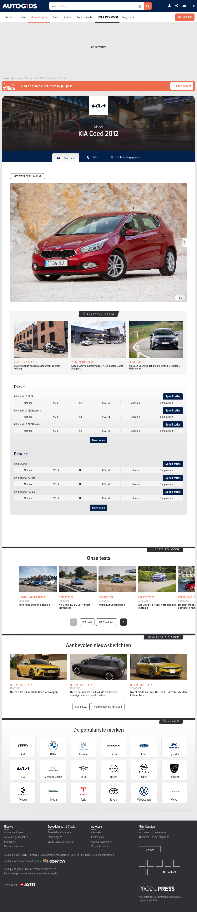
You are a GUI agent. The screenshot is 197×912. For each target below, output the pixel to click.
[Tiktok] (168, 863)
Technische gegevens (128, 157)
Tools (55, 17)
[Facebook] (142, 863)
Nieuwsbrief (169, 872)
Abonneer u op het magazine (154, 837)
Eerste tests (97, 837)
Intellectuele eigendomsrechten (97, 854)
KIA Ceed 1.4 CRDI (23, 396)
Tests (22, 17)
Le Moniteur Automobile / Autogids (38, 873)
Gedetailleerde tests (102, 842)
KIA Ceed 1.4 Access (24, 477)
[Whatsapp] (176, 863)
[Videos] (142, 872)
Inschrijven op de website (152, 832)
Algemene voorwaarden (56, 854)
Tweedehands (84, 17)
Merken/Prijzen (39, 17)
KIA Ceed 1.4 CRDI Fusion (27, 424)
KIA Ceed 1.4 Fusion (24, 491)
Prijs (94, 157)
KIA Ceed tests (106, 622)
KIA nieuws (81, 706)
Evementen (10, 842)
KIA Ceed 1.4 (20, 464)
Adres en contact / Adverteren (40, 869)
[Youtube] (159, 863)
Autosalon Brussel (13, 832)
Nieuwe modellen (13, 846)
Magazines (128, 17)
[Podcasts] (150, 872)
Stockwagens (55, 837)
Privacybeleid (36, 854)
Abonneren (185, 17)
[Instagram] (150, 863)
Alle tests (96, 832)
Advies (67, 17)
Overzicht (69, 158)
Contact (150, 849)
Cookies (75, 854)
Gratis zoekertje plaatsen (61, 842)
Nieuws (9, 17)
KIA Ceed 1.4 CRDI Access (27, 410)
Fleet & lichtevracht (107, 17)
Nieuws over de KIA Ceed (108, 706)
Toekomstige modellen (16, 837)
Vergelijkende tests (101, 846)
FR (193, 6)
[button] (184, 242)
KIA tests (87, 622)
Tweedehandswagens (59, 832)
